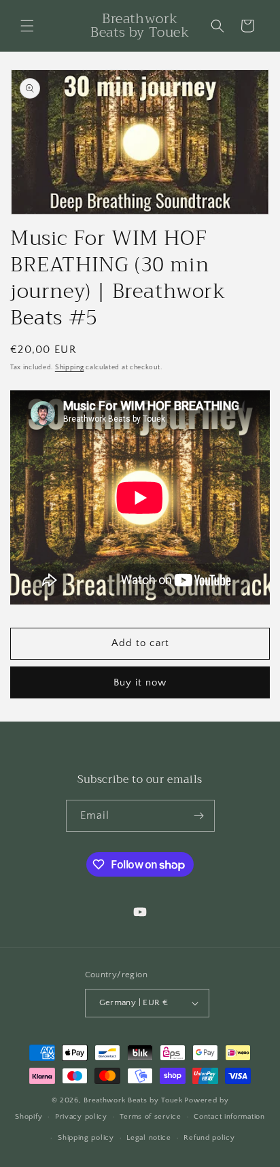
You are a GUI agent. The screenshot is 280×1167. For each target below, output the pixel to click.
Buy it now (140, 682)
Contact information (229, 1117)
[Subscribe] (199, 816)
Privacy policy (81, 1117)
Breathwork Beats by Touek (133, 1100)
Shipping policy (86, 1138)
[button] (27, 26)
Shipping (69, 367)
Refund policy (208, 1138)
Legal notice (148, 1138)
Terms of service (150, 1117)
